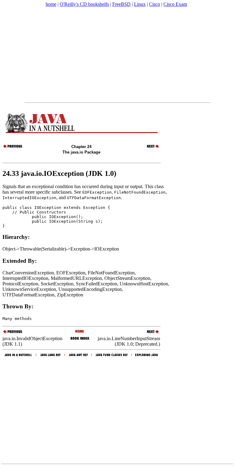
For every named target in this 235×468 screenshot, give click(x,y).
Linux (140, 4)
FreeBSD (121, 4)
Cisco (154, 4)
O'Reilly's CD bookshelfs (84, 4)
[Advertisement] (117, 55)
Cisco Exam (175, 4)
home (51, 4)
